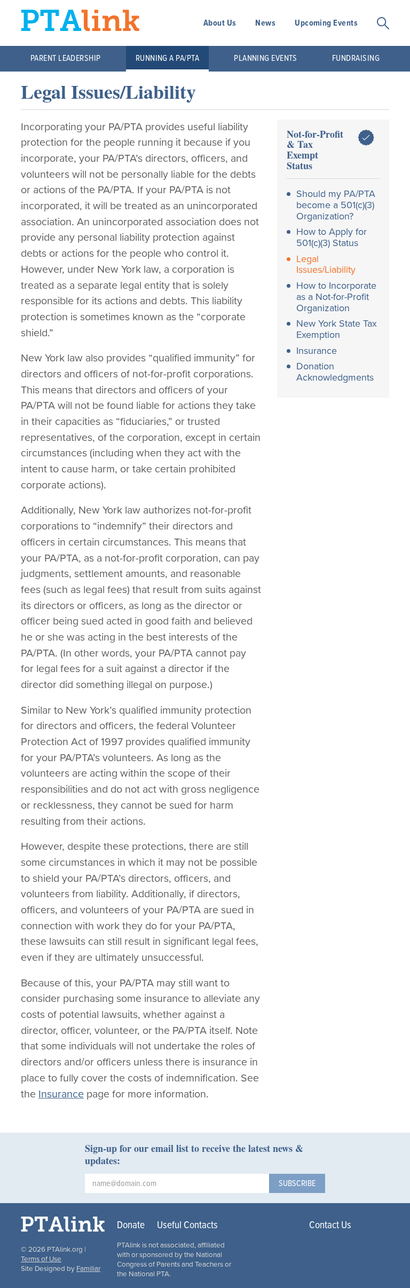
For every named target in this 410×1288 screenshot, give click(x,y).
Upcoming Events (326, 23)
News (265, 23)
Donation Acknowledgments (335, 371)
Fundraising (356, 58)
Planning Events (265, 58)
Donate (131, 1225)
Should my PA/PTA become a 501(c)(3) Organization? (335, 205)
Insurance (61, 1094)
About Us (219, 23)
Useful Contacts (187, 1225)
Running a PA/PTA (167, 58)
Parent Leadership (65, 58)
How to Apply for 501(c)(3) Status (331, 237)
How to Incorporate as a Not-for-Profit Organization (336, 296)
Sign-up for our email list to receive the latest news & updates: (194, 1154)
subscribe (297, 1183)
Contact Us (330, 1225)
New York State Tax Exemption (336, 329)
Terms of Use (41, 1259)
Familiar (88, 1269)
